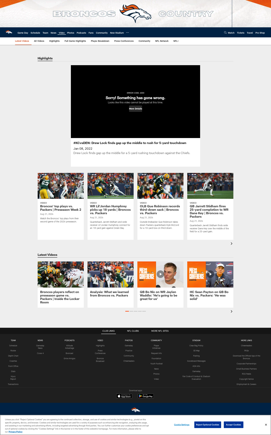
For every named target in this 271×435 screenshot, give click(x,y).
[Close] (266, 424)
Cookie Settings (181, 424)
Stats (13, 371)
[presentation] (232, 244)
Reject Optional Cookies (207, 424)
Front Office (13, 366)
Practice (128, 350)
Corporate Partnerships (246, 363)
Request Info (156, 353)
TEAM (13, 340)
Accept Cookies (233, 424)
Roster (13, 350)
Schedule (13, 345)
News (156, 369)
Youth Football (156, 363)
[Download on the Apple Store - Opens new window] (124, 396)
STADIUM (196, 340)
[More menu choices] (127, 32)
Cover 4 (40, 353)
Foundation (156, 358)
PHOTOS (129, 340)
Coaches (13, 361)
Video (156, 379)
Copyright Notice (246, 379)
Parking (196, 356)
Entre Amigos (69, 358)
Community (129, 356)
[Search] (225, 32)
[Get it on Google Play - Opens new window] (145, 397)
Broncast (69, 353)
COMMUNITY (156, 340)
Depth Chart (13, 356)
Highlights (100, 345)
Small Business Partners (246, 369)
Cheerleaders (128, 361)
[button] (135, 109)
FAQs (246, 350)
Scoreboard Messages (196, 361)
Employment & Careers (246, 384)
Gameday (129, 345)
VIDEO (100, 340)
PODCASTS (69, 340)
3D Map (196, 350)
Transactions (13, 384)
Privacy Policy (15, 431)
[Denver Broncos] (135, 410)
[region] (135, 425)
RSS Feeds (246, 374)
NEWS (40, 340)
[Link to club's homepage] (9, 32)
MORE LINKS (246, 340)
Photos (156, 374)
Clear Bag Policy (196, 345)
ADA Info (196, 366)
